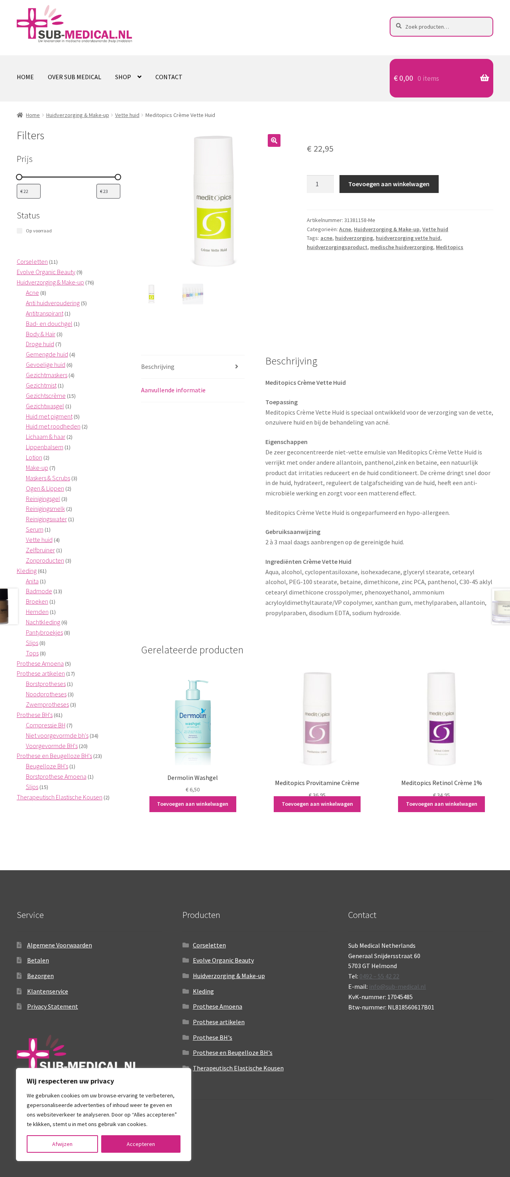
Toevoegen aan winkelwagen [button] (192, 803)
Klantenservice (47, 991)
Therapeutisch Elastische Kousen (238, 1068)
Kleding (203, 991)
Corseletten (209, 945)
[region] (103, 1114)
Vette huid (127, 115)
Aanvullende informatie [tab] (173, 390)
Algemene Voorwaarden (59, 945)
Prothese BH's (212, 1037)
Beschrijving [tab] (158, 366)
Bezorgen (40, 976)
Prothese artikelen (219, 1022)
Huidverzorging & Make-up (77, 115)
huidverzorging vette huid (408, 238)
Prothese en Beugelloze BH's (233, 1052)
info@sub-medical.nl (397, 986)
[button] (274, 140)
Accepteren (141, 1144)
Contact (168, 77)
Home (25, 77)
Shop (123, 77)
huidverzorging (354, 238)
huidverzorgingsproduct (337, 247)
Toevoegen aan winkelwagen (389, 184)
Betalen (38, 960)
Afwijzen (62, 1144)
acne (326, 238)
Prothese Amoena (217, 1006)
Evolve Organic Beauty (223, 960)
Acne (345, 229)
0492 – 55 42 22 (379, 976)
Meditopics (449, 247)
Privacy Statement (52, 1006)
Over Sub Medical (74, 77)
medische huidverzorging (401, 247)
